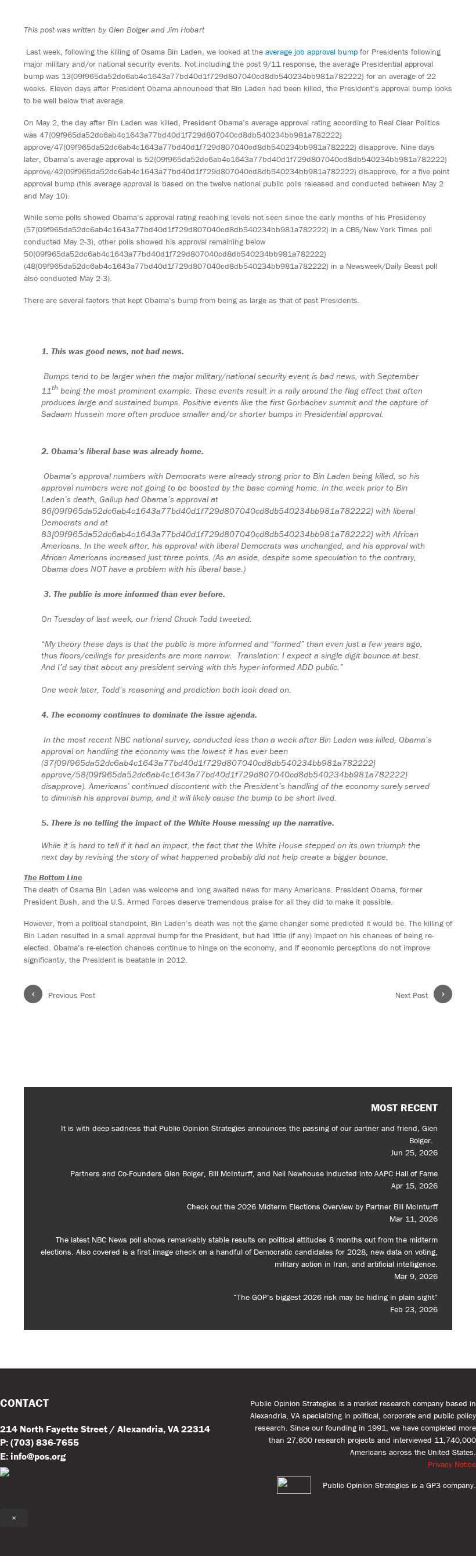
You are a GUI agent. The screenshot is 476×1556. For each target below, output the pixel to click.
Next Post (420, 994)
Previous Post (63, 994)
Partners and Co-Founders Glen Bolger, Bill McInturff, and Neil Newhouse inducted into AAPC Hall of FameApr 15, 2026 (254, 1179)
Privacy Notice (452, 1464)
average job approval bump (312, 51)
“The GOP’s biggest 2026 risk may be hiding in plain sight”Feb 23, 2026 (335, 1303)
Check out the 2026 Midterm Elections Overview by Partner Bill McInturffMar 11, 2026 (312, 1212)
